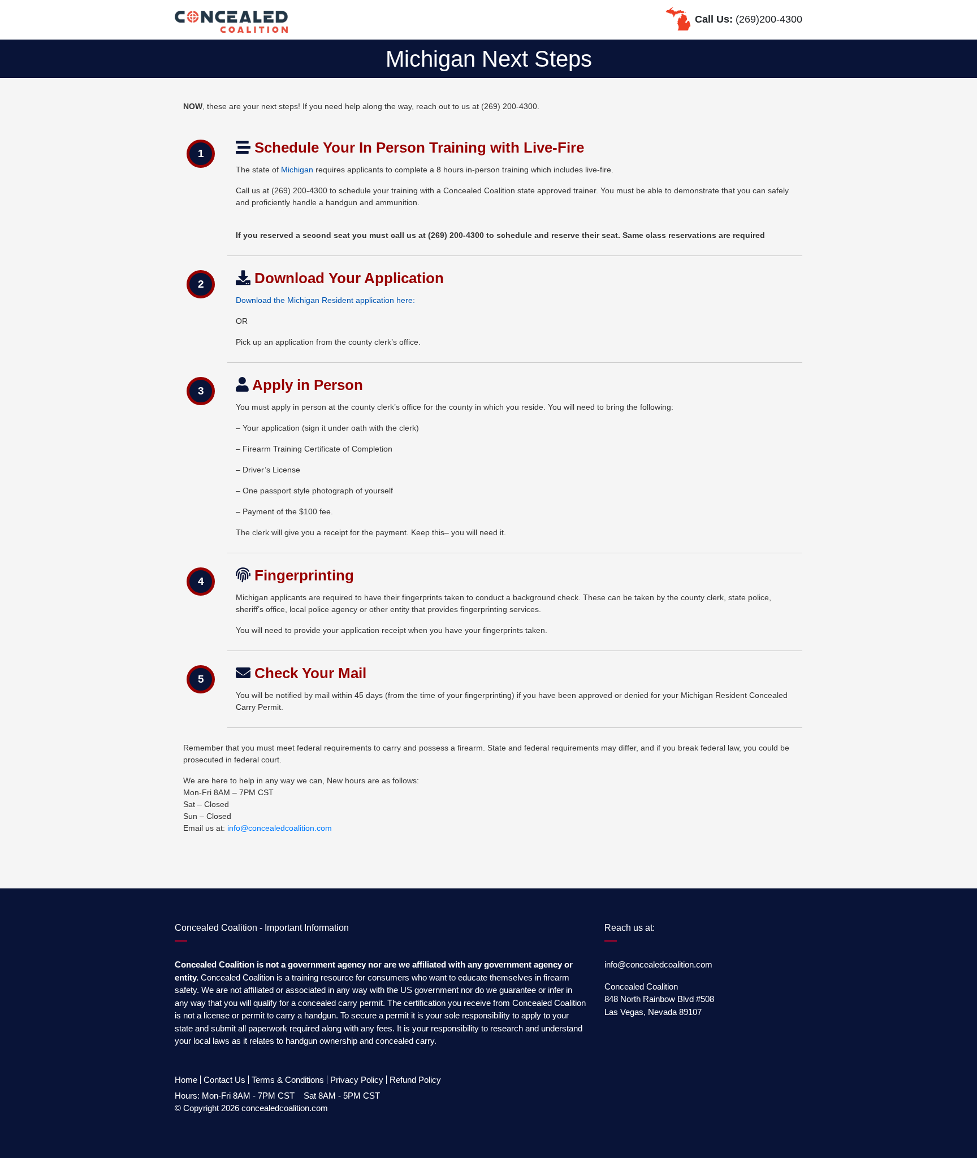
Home (186, 1080)
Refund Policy (415, 1080)
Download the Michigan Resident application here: (325, 300)
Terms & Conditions (288, 1080)
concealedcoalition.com (284, 1108)
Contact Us (224, 1080)
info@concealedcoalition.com (279, 827)
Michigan (297, 169)
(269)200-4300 (769, 19)
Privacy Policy (356, 1080)
